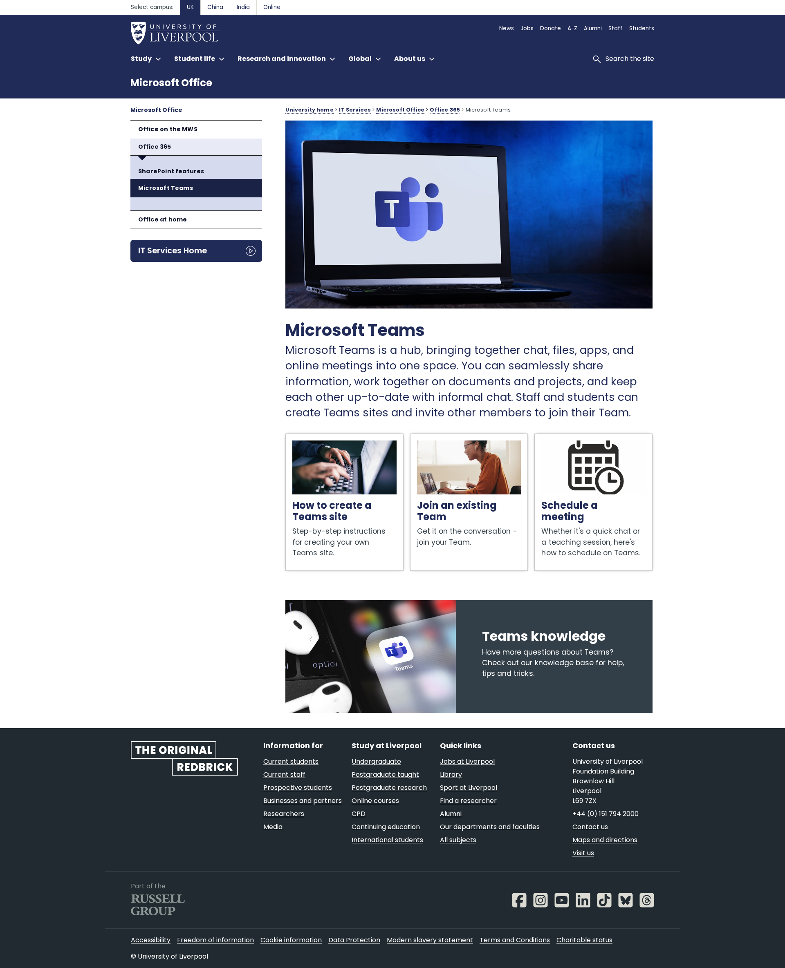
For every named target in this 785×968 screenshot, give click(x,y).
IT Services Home (172, 250)
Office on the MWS (167, 129)
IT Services (355, 109)
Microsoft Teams (165, 188)
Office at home (162, 219)
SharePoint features (171, 171)
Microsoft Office (171, 82)
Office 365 (154, 147)
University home (309, 109)
